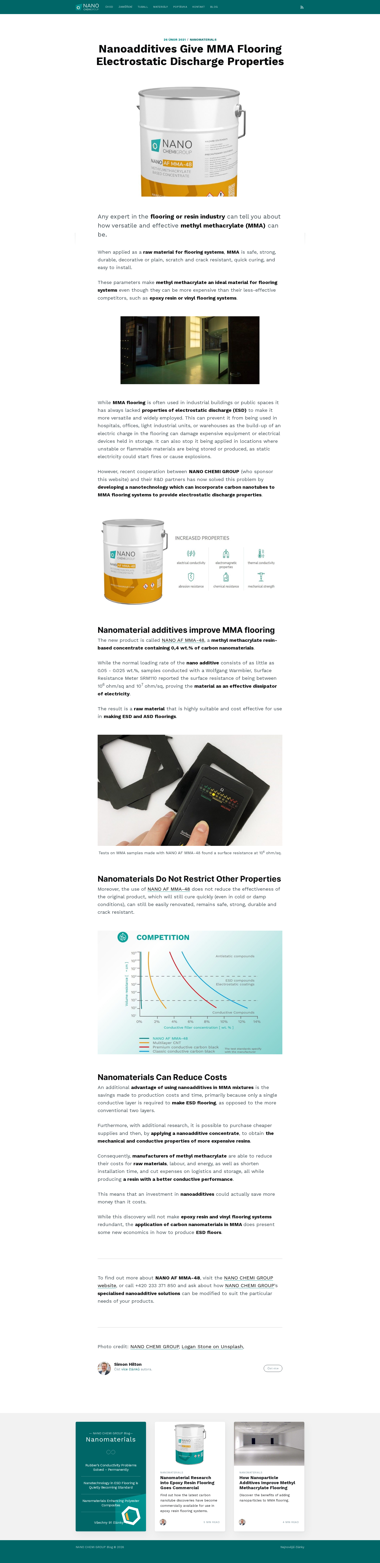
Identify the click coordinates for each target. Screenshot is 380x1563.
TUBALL (143, 6)
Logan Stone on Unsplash (212, 1346)
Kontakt (198, 6)
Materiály (160, 6)
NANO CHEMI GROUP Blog (94, 1547)
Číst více (273, 1368)
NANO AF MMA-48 (183, 640)
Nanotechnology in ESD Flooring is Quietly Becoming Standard (111, 1485)
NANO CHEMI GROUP (249, 1285)
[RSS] (302, 7)
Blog (214, 6)
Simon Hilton (128, 1364)
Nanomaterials (203, 39)
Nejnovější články (292, 1547)
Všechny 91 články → (111, 1523)
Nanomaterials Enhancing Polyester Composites (110, 1503)
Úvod (109, 6)
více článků (130, 1369)
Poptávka (180, 6)
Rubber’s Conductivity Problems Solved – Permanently (111, 1467)
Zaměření (125, 6)
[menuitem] (109, 7)
